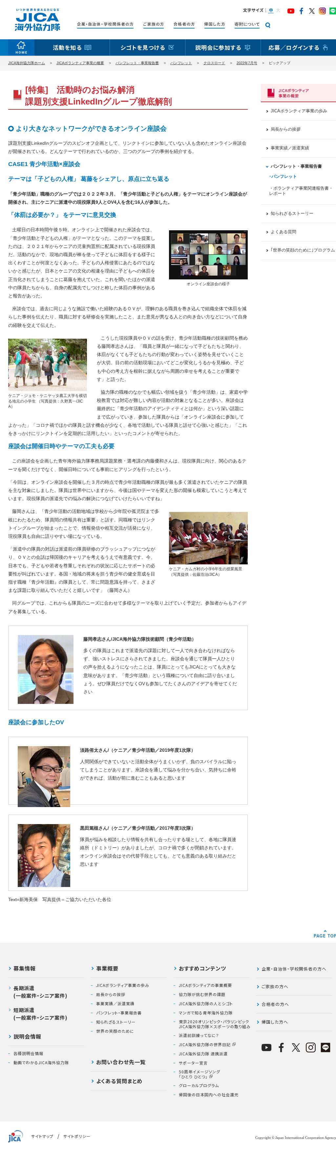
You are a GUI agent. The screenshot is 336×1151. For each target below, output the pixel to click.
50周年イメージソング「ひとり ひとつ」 (199, 1074)
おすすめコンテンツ (202, 969)
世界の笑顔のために (115, 1031)
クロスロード (214, 63)
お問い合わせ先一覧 (121, 1062)
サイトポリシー (77, 1136)
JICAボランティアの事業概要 (205, 985)
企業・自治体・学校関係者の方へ (294, 969)
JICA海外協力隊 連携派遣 (203, 1053)
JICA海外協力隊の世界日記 (205, 1044)
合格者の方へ (275, 1004)
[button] (270, 11)
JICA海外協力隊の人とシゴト (206, 1003)
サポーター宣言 (193, 1063)
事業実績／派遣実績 (290, 148)
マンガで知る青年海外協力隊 (206, 1012)
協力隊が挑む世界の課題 (202, 994)
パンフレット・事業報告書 (137, 63)
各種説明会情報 (28, 1053)
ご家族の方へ (275, 986)
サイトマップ (42, 1136)
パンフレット (181, 63)
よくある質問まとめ (119, 1081)
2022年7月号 (247, 63)
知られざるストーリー (292, 213)
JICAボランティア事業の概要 (80, 63)
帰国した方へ (275, 1022)
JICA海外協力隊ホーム (26, 63)
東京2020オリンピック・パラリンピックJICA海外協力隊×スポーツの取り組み (215, 1024)
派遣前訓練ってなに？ (199, 1035)
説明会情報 (27, 1037)
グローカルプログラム (199, 1085)
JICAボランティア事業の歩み (299, 111)
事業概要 (107, 969)
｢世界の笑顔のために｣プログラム (303, 250)
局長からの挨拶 (286, 129)
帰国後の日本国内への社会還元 (209, 1094)
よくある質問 (283, 232)
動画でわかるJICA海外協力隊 (41, 1062)
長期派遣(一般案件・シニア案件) (40, 991)
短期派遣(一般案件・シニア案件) (40, 1013)
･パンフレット (283, 176)
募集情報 (24, 969)
